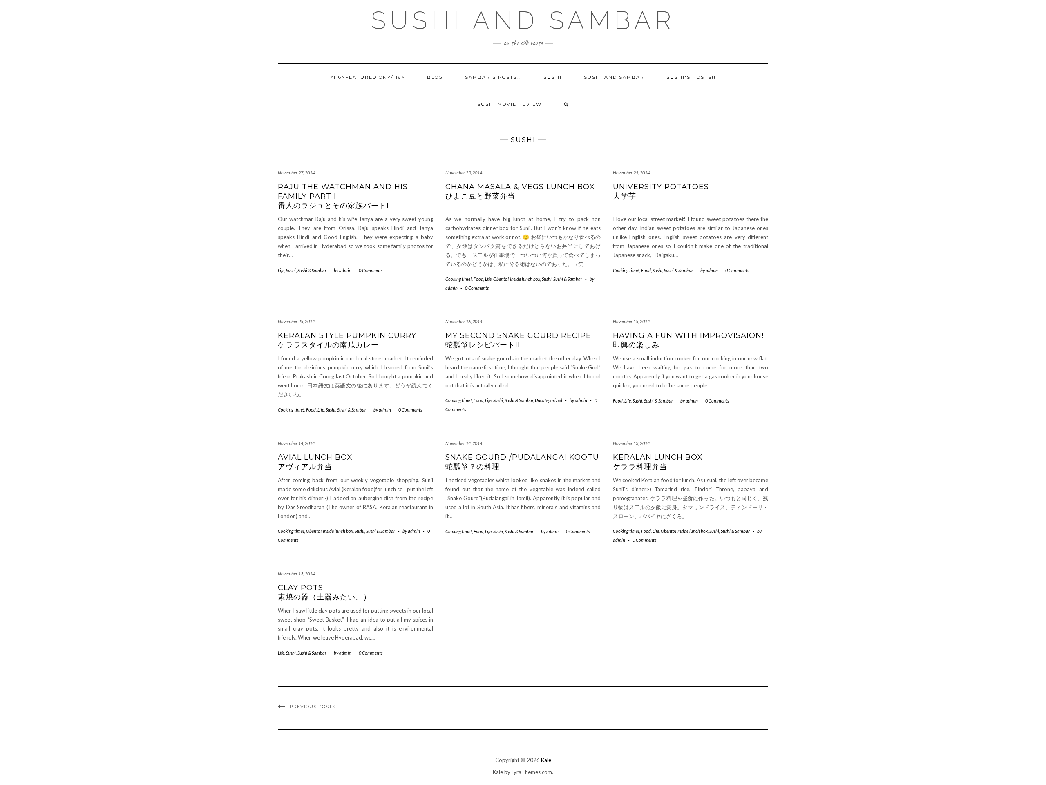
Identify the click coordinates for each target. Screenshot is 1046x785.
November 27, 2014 (296, 172)
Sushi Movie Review (509, 104)
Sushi (552, 77)
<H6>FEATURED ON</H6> (367, 77)
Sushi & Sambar (311, 270)
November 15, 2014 (631, 321)
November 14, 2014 (296, 443)
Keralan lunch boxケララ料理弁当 (658, 462)
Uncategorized (548, 400)
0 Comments (370, 270)
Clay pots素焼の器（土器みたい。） (324, 592)
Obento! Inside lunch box (516, 279)
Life (281, 270)
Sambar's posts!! (493, 77)
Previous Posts (312, 706)
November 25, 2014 (463, 172)
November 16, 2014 (463, 321)
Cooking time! (458, 279)
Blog (435, 77)
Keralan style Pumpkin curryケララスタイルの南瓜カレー (347, 340)
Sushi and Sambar (523, 20)
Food (478, 279)
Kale (546, 760)
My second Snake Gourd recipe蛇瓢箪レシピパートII (518, 340)
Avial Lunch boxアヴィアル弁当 (315, 462)
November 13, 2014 (631, 443)
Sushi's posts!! (691, 77)
